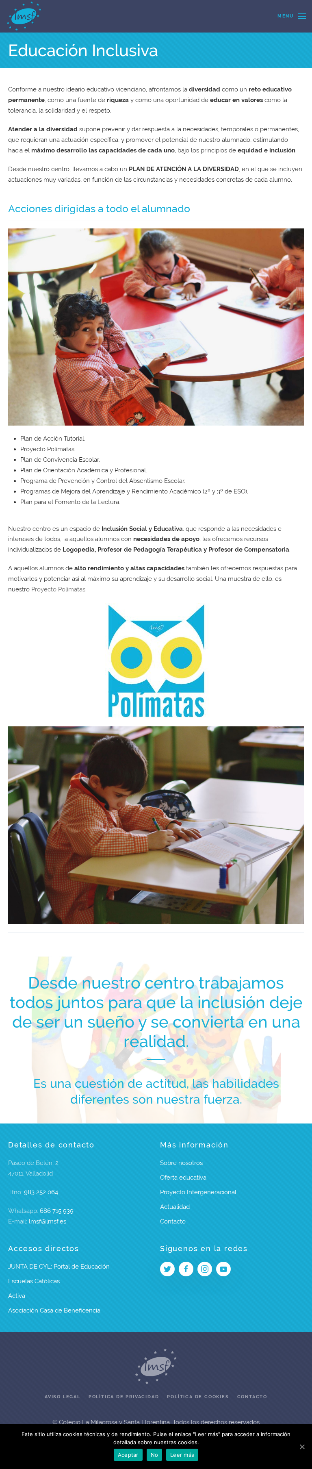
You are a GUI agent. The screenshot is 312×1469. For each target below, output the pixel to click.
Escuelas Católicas (34, 1281)
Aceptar (128, 1455)
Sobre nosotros (181, 1163)
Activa (16, 1296)
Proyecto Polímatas (58, 589)
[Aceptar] (302, 1447)
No (154, 1455)
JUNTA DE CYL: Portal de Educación (59, 1266)
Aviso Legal (62, 1396)
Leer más (182, 1455)
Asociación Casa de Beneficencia (54, 1310)
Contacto (173, 1221)
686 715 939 (57, 1211)
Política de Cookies (198, 1396)
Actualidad (175, 1206)
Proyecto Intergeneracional (198, 1192)
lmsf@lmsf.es (47, 1221)
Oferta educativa (183, 1177)
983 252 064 (41, 1192)
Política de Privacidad (124, 1396)
